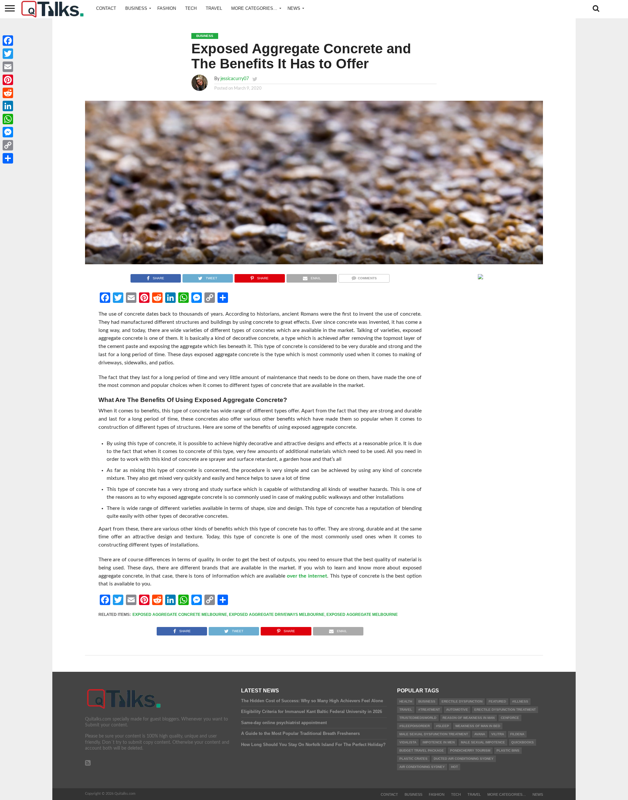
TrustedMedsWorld (417, 718)
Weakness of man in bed (477, 726)
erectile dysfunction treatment (505, 709)
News (294, 8)
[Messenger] (7, 132)
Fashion (166, 8)
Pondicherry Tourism (470, 750)
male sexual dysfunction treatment (433, 734)
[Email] (7, 66)
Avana (479, 734)
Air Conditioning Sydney (422, 767)
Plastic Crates (413, 758)
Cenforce (510, 718)
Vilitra (497, 734)
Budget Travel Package (421, 750)
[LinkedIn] (7, 106)
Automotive (457, 709)
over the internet (307, 576)
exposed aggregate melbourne (362, 614)
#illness (520, 701)
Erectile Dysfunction (462, 701)
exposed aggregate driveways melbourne (276, 614)
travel (405, 709)
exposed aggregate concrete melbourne (179, 614)
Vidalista (407, 742)
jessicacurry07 (234, 78)
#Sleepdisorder (414, 726)
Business (136, 8)
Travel (214, 8)
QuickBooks (522, 742)
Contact (106, 8)
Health (405, 701)
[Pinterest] (7, 79)
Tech (191, 8)
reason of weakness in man (469, 718)
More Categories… (254, 8)
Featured (497, 701)
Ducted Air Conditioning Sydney (464, 758)
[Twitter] (7, 53)
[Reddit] (7, 92)
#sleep (442, 726)
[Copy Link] (7, 145)
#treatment (429, 709)
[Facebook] (7, 40)
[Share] (7, 158)
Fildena (517, 734)
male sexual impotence (483, 742)
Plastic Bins (508, 750)
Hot (454, 767)
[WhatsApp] (7, 119)
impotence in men (439, 742)
